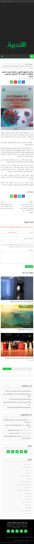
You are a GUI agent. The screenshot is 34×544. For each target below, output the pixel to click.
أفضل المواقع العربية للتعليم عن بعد (23, 484)
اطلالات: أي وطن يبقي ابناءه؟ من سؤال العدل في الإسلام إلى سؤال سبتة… (16, 403)
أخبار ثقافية (28, 470)
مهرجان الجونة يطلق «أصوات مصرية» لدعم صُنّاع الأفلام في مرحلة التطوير (16, 395)
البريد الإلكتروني (12, 232)
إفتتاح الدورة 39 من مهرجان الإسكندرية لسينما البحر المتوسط (19, 358)
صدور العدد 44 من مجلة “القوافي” (25, 329)
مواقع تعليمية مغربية (26, 510)
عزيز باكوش (27, 425)
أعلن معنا (28, 479)
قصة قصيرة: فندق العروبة (13, 430)
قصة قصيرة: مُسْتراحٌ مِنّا (14, 433)
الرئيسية (30, 64)
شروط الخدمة (27, 505)
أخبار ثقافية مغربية (26, 473)
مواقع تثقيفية (27, 507)
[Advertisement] (17, 23)
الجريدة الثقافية (27, 496)
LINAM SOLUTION (14, 537)
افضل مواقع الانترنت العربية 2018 (23, 490)
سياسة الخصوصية (26, 502)
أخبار (27, 64)
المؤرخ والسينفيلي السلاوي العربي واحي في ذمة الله (20, 399)
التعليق (30, 250)
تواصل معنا (28, 499)
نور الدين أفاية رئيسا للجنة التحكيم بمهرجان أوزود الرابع (18, 407)
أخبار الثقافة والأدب (26, 467)
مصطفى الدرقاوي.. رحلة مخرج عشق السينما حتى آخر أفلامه (17, 391)
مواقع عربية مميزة (26, 513)
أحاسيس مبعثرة (27, 464)
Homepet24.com (21, 540)
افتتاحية (26, 542)
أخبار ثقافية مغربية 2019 (25, 476)
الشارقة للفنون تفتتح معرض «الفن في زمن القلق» (21, 301)
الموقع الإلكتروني (28, 238)
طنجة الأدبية (30, 78)
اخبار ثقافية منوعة (26, 487)
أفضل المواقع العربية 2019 (25, 481)
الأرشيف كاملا (27, 493)
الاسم (31, 232)
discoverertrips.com (29, 540)
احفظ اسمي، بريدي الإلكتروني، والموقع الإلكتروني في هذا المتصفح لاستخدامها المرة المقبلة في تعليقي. (17, 246)
